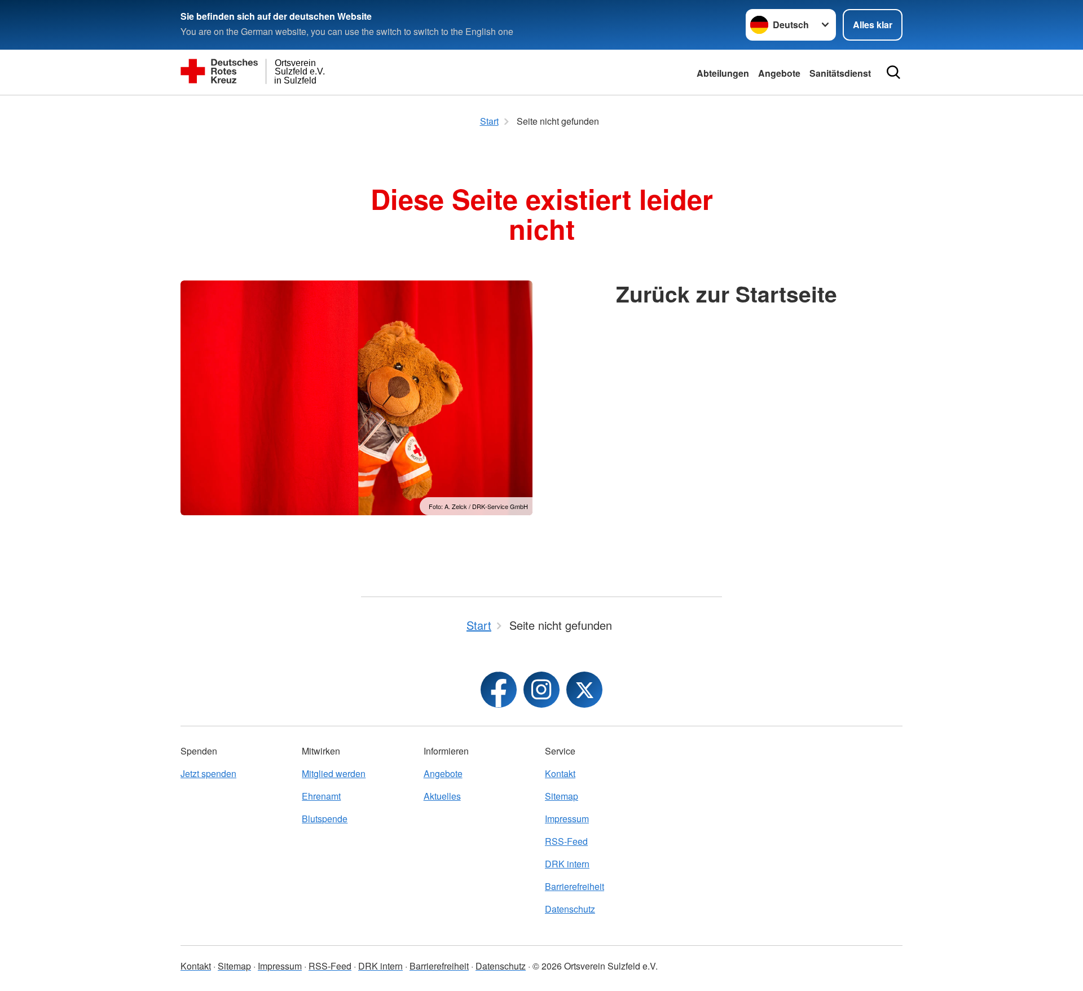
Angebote (779, 73)
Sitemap (561, 796)
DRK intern (567, 863)
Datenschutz (570, 908)
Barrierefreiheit (574, 886)
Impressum (567, 818)
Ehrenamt (321, 796)
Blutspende (324, 818)
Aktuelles (442, 796)
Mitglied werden (334, 773)
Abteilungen (723, 73)
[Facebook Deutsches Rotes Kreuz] (499, 690)
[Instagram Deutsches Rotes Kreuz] (541, 690)
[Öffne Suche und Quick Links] (893, 72)
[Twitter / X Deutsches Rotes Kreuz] (584, 690)
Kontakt (560, 773)
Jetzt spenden (208, 773)
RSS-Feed (566, 841)
